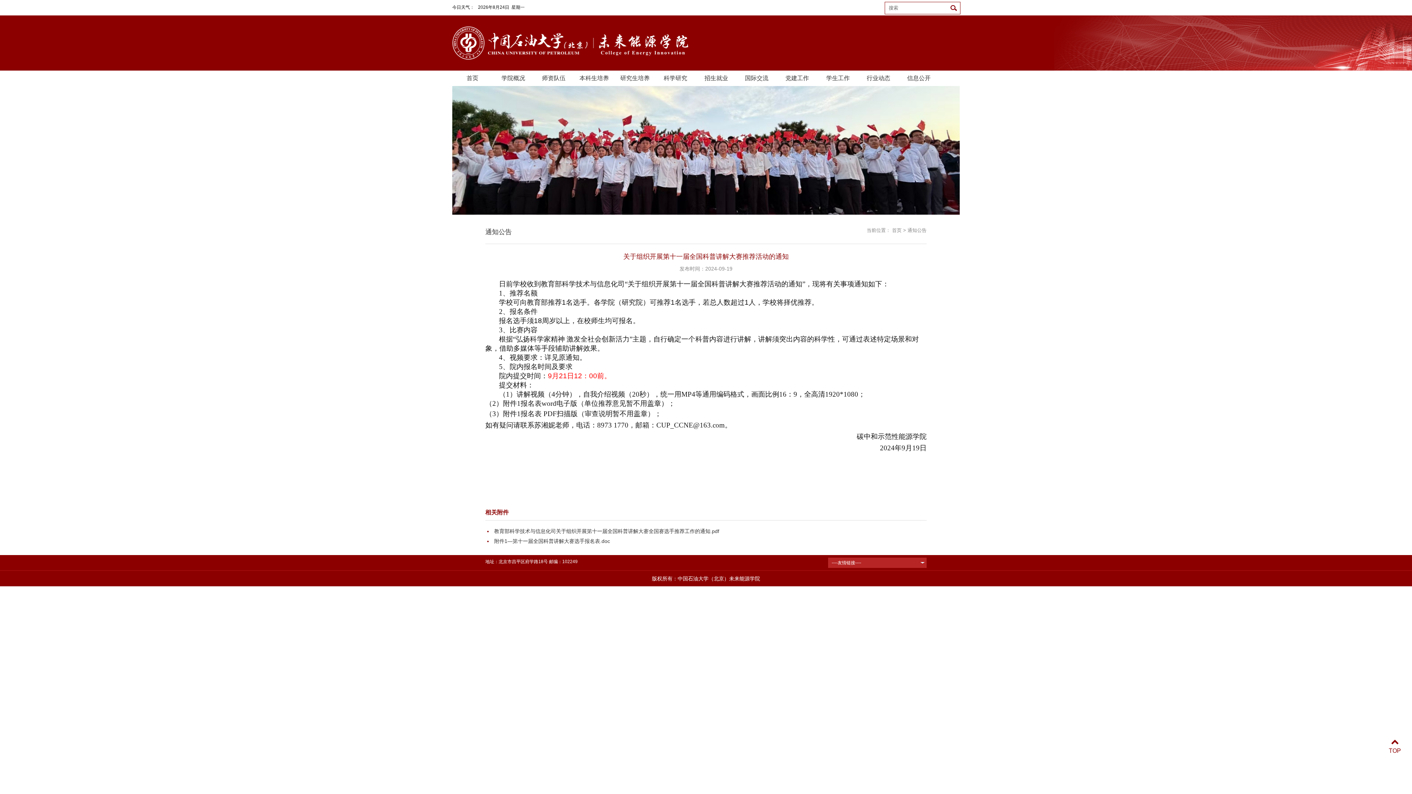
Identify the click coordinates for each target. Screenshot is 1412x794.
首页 (472, 78)
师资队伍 (554, 78)
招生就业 (716, 78)
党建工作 (797, 78)
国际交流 (757, 78)
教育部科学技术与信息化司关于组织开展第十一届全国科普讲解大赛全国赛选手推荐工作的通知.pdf (606, 531)
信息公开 (919, 78)
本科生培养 (594, 78)
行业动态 (878, 78)
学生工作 (838, 78)
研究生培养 (635, 78)
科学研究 (675, 78)
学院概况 (513, 78)
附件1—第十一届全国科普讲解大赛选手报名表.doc (552, 541)
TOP (1395, 751)
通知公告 (917, 230)
